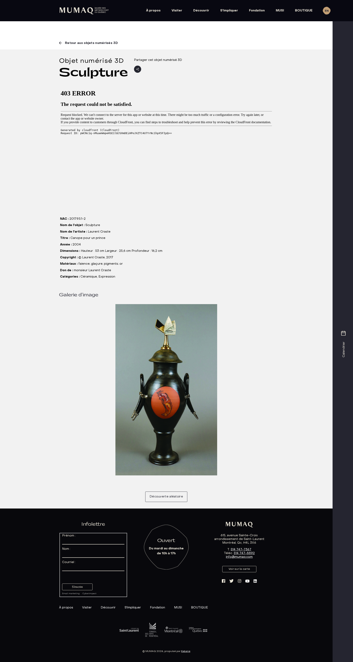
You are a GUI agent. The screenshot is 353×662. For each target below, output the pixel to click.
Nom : (66, 549)
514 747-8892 (244, 553)
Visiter (177, 10)
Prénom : (69, 535)
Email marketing (71, 594)
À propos (153, 10)
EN (327, 11)
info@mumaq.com (239, 557)
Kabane (185, 651)
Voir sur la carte (239, 569)
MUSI (280, 10)
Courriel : (69, 562)
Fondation (257, 10)
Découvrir (201, 10)
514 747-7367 (241, 549)
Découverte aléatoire (166, 496)
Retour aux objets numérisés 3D (91, 43)
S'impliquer (229, 10)
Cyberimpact (89, 594)
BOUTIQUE (304, 10)
